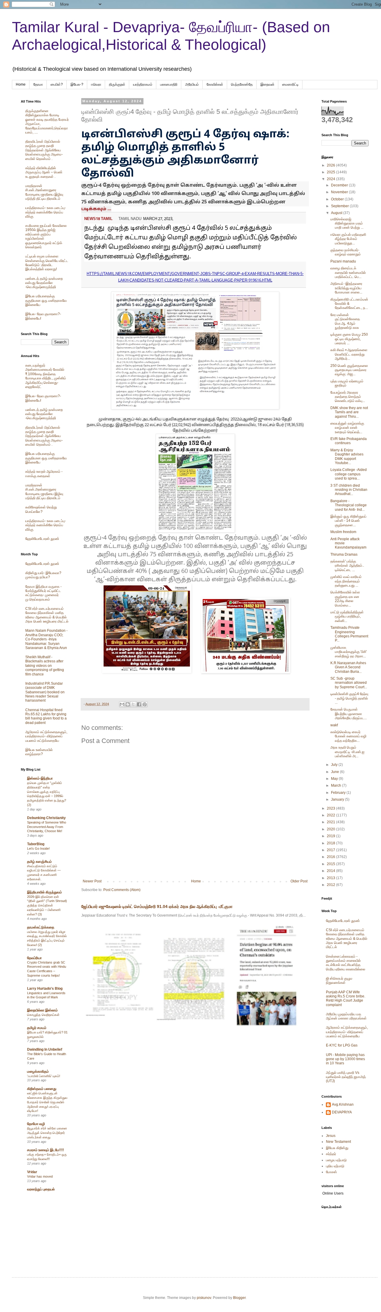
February (338, 793)
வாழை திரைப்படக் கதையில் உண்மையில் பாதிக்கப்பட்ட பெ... (348, 272)
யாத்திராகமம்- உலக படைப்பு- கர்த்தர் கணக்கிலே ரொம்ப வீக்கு (45, 212)
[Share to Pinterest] (145, 704)
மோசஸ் (331, 1172)
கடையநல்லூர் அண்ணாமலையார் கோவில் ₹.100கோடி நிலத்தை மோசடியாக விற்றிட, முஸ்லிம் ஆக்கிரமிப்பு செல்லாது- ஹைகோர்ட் (45, 376)
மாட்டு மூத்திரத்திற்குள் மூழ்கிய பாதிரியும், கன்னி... (347, 616)
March (336, 785)
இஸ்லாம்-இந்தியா (40, 778)
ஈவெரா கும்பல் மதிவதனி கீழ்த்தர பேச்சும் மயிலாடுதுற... (348, 238)
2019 (331, 836)
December (340, 185)
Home (21, 84)
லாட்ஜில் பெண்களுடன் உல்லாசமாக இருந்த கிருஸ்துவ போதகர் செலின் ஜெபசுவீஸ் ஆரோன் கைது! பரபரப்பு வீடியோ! (47, 1102)
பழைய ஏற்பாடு (336, 1160)
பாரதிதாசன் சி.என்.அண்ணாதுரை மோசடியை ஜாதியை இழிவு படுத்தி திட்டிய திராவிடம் (44, 192)
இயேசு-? (77, 84)
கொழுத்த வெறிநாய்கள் (43, 1014)
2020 (331, 829)
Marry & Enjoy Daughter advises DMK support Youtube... (346, 456)
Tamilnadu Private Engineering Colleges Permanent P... (349, 634)
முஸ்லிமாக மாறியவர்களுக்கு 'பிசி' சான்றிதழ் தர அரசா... (348, 651)
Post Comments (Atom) (121, 890)
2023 (331, 808)
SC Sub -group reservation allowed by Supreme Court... (348, 682)
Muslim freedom (343, 532)
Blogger (239, 1298)
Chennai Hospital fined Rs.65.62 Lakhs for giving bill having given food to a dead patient (46, 716)
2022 (331, 815)
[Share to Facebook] (139, 704)
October (338, 199)
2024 (331, 179)
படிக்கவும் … (96, 209)
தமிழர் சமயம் (36, 1028)
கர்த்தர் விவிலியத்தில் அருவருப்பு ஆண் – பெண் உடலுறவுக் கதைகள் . (44, 172)
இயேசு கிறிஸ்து (337, 1148)
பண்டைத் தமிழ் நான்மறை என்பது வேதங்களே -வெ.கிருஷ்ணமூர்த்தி (44, 282)
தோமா (38, 84)
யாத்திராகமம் (142, 84)
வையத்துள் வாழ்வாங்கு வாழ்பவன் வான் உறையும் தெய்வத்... (347, 427)
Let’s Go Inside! (38, 848)
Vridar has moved (40, 1176)
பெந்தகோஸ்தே (242, 84)
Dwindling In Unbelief (44, 1049)
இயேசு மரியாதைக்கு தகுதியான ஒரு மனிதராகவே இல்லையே (46, 300)
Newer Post (92, 881)
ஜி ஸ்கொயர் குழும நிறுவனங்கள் (339, 980)
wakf (334, 725)
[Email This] (122, 704)
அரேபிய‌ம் (192, 84)
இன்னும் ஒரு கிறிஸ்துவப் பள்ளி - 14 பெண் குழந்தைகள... (348, 520)
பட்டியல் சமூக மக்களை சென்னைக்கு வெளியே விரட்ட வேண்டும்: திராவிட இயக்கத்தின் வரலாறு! (46, 262)
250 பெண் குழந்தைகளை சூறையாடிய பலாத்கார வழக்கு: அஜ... (349, 370)
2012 (331, 885)
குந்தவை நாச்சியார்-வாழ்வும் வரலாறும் (345, 252)
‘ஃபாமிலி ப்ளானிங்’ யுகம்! (43, 1076)
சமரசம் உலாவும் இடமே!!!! (45, 1150)
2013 (331, 878)
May (335, 779)
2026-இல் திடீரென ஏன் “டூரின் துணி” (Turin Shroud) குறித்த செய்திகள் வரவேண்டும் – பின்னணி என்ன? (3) (47, 905)
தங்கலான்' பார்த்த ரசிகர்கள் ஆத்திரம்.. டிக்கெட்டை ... (347, 565)
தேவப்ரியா (34, 958)
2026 (331, 165)
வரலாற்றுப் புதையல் (41, 1189)
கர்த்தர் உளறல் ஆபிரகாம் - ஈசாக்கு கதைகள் (44, 473)
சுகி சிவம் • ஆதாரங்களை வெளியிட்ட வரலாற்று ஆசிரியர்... (349, 354)
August (337, 213)
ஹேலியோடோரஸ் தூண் (42, 539)
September (340, 206)
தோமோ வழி (36, 1124)
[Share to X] (133, 704)
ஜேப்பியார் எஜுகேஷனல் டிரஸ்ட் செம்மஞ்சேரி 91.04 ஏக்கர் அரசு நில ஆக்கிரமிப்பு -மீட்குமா (156, 906)
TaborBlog (35, 844)
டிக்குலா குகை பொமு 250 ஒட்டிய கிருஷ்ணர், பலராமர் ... (349, 338)
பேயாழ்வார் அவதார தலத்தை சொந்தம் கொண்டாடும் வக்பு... (347, 396)
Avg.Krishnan (343, 1104)
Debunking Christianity (46, 818)
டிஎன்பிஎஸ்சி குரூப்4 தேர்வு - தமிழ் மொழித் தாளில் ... (349, 698)
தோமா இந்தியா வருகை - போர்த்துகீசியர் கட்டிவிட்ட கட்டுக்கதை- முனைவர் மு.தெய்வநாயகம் (43, 592)
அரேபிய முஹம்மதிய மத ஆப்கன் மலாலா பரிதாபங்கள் (346, 1016)
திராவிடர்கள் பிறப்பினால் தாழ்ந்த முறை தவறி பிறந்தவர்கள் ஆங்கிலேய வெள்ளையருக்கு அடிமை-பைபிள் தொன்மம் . (44, 150)
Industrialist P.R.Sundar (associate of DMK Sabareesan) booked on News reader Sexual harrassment (45, 692)
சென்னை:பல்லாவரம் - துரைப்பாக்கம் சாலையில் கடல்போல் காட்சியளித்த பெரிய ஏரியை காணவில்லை (345, 962)
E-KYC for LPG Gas (341, 1045)
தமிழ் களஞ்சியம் (39, 862)
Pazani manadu (343, 261)
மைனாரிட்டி (290, 84)
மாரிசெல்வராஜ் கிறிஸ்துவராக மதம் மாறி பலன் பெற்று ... (346, 223)
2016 (331, 857)
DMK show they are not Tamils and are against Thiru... (349, 412)
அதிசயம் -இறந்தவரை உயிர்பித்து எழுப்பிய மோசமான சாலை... (346, 288)
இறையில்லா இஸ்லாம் (42, 1010)
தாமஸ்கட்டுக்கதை (40, 927)
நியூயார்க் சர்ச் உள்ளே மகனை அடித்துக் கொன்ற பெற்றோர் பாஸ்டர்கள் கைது (47, 1132)
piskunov (204, 1298)
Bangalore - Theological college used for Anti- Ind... (348, 505)
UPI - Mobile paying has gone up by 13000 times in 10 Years (345, 1059)
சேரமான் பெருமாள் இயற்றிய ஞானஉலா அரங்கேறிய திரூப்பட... (348, 713)
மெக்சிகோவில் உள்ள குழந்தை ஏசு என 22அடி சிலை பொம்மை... (345, 598)
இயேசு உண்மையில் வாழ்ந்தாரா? (39, 752)
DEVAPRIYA (342, 1112)
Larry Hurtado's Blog (45, 988)
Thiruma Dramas (343, 554)
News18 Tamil (98, 219)
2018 (331, 843)
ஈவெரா (96, 84)
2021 (331, 822)
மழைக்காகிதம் (38, 1071)
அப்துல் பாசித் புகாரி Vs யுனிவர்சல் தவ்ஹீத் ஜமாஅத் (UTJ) (346, 1077)
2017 (331, 850)
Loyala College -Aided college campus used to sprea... (348, 474)
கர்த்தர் (331, 1154)
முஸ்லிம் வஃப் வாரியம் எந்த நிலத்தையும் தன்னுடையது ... (346, 581)
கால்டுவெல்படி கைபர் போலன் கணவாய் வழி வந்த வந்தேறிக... (348, 736)
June (335, 772)
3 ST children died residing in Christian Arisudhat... (348, 489)
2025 (331, 172)
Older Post (299, 881)
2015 (331, 864)
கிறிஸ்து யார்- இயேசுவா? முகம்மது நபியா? (43, 575)
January (338, 799)
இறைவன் (267, 84)
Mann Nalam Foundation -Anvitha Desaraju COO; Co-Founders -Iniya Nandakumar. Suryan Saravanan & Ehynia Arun (46, 639)
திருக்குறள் (117, 84)
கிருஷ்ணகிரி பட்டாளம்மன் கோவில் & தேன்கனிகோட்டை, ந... (349, 303)
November (340, 192)
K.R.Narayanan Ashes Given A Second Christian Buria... (348, 667)
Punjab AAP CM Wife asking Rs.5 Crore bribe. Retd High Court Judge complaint (345, 998)
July (334, 765)
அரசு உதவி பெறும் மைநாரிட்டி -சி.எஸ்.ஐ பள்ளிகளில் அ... (347, 751)
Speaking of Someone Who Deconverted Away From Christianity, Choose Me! (46, 827)
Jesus (330, 1136)
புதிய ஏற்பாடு (335, 1166)
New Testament (338, 1142)
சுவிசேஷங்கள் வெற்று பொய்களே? (41, 509)
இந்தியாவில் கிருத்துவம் (44, 892)
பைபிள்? (57, 84)
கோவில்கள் (215, 84)
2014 (331, 871)
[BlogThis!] (128, 704)
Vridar (32, 1172)
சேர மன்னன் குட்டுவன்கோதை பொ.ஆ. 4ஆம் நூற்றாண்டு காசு (345, 321)
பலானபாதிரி (168, 84)
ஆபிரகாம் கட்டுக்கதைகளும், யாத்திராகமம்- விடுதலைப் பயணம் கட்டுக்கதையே (46, 736)
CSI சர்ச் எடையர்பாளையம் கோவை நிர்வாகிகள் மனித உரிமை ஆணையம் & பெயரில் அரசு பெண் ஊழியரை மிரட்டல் (46, 614)
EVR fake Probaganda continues (348, 441)
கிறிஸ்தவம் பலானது (41, 1089)
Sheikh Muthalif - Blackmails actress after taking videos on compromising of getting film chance (44, 665)
